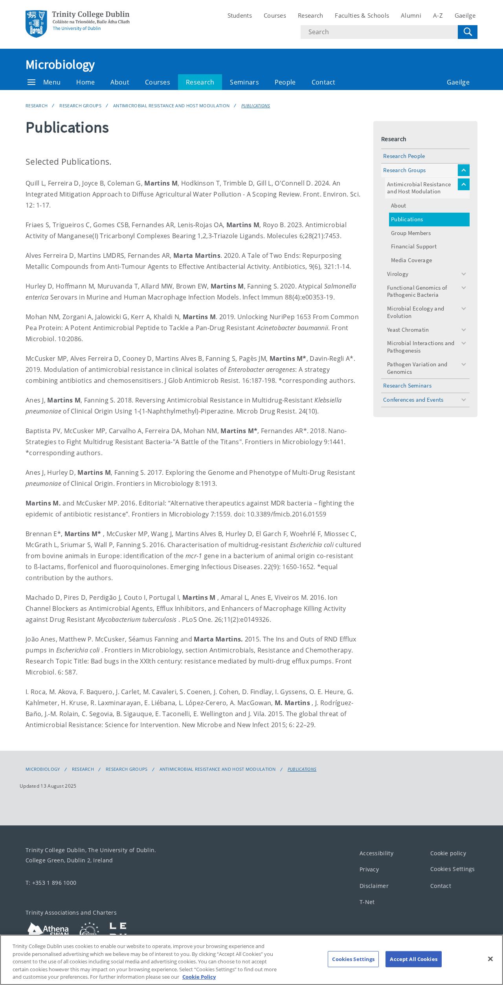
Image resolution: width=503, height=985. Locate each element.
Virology (397, 273)
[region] (251, 960)
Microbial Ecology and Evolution (415, 312)
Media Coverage (411, 260)
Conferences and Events (413, 399)
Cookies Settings (452, 869)
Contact (324, 82)
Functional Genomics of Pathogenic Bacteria (417, 291)
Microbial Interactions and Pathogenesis (421, 346)
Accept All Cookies (413, 959)
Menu (52, 82)
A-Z (438, 15)
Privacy (369, 869)
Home (85, 82)
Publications (255, 105)
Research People (404, 156)
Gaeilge (465, 15)
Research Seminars (407, 385)
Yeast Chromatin (408, 329)
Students (240, 15)
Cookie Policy (199, 976)
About (119, 82)
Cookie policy (448, 853)
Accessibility (376, 853)
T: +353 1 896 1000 (51, 882)
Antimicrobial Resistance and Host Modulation (171, 105)
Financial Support (414, 246)
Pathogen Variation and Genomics (417, 367)
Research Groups (80, 105)
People (285, 82)
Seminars (244, 82)
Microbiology (60, 64)
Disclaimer (374, 885)
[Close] (490, 959)
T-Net (367, 902)
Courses (275, 15)
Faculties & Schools (362, 15)
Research (310, 15)
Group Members (411, 233)
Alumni (411, 15)
